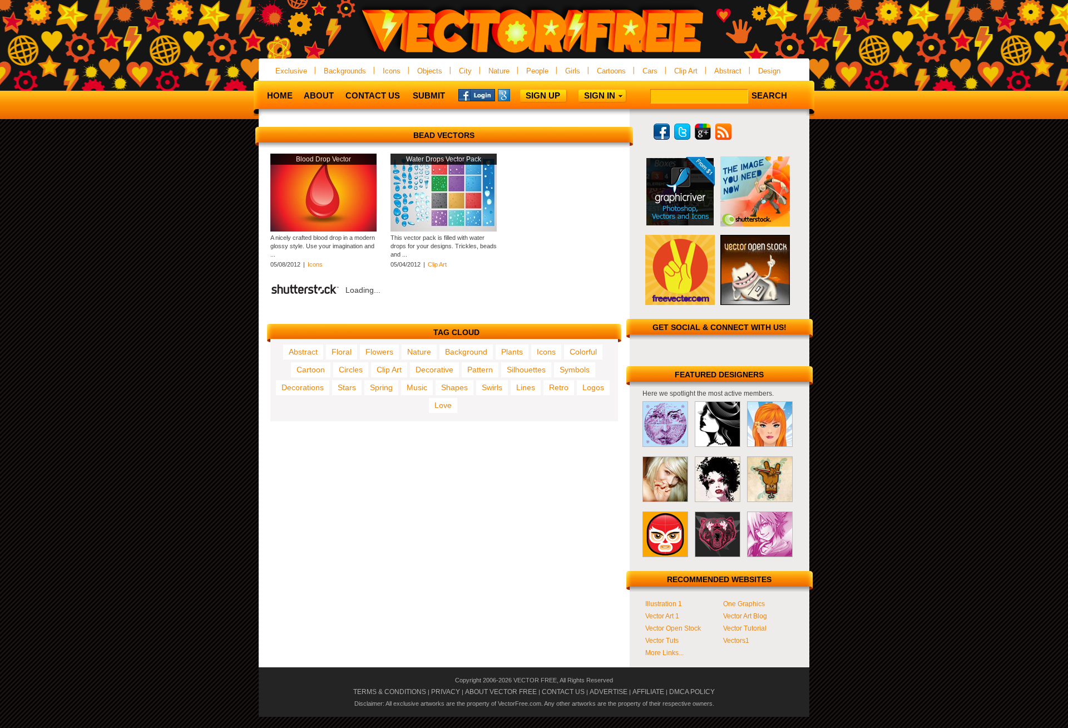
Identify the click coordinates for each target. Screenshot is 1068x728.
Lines (525, 387)
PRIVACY (445, 692)
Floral (342, 351)
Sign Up (543, 95)
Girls (572, 71)
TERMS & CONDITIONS (389, 692)
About (319, 95)
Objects (429, 71)
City (465, 71)
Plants (512, 351)
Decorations (302, 387)
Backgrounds (345, 71)
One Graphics (744, 604)
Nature (499, 71)
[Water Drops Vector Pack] (443, 229)
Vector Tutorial (745, 628)
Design (769, 71)
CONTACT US (563, 692)
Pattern (480, 369)
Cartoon (310, 369)
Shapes (454, 387)
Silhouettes (526, 369)
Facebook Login (476, 95)
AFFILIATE (648, 692)
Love (443, 405)
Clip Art (686, 71)
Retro (558, 387)
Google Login (516, 95)
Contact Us (372, 95)
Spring (381, 387)
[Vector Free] (534, 53)
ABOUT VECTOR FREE (501, 692)
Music (417, 387)
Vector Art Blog (745, 616)
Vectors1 (736, 641)
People (537, 71)
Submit (429, 95)
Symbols (575, 369)
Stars (347, 387)
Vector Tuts (662, 641)
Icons (391, 71)
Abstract (727, 71)
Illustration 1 (663, 604)
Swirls (492, 387)
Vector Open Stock (673, 628)
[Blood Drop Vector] (323, 229)
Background (466, 351)
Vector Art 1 (662, 616)
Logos (593, 387)
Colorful (583, 351)
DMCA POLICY (692, 692)
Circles (351, 369)
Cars (649, 71)
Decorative (434, 369)
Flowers (379, 351)
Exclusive (291, 71)
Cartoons (611, 71)
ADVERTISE (608, 692)
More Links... (664, 653)
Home (280, 95)
